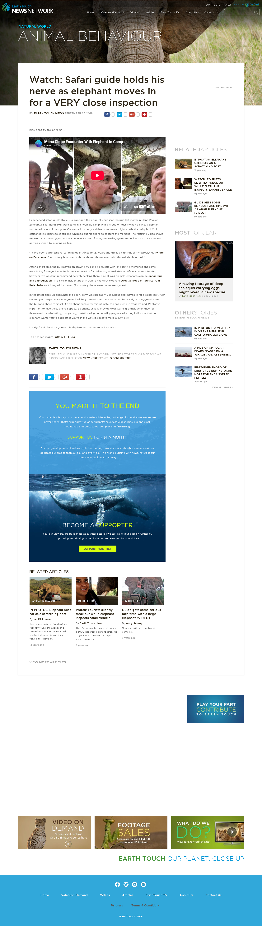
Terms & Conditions (145, 905)
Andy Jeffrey (134, 623)
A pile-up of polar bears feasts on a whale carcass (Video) (212, 351)
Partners (117, 905)
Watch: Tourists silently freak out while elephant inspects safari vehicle (95, 614)
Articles (149, 12)
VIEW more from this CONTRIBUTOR (107, 358)
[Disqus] (100, 747)
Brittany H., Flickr (64, 337)
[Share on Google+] (134, 114)
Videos (134, 12)
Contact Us (211, 12)
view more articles (47, 662)
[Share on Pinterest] (147, 114)
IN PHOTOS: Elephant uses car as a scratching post (210, 163)
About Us (191, 12)
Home (90, 12)
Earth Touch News (49, 113)
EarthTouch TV (170, 12)
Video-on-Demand (112, 12)
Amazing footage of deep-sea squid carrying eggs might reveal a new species (202, 288)
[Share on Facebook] (109, 114)
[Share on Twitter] (122, 114)
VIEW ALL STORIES (222, 387)
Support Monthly (97, 548)
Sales (228, 5)
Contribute (213, 5)
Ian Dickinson (42, 619)
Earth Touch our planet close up (27, 8)
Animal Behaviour (90, 37)
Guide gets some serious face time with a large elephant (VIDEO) (141, 614)
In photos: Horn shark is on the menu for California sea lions (212, 331)
